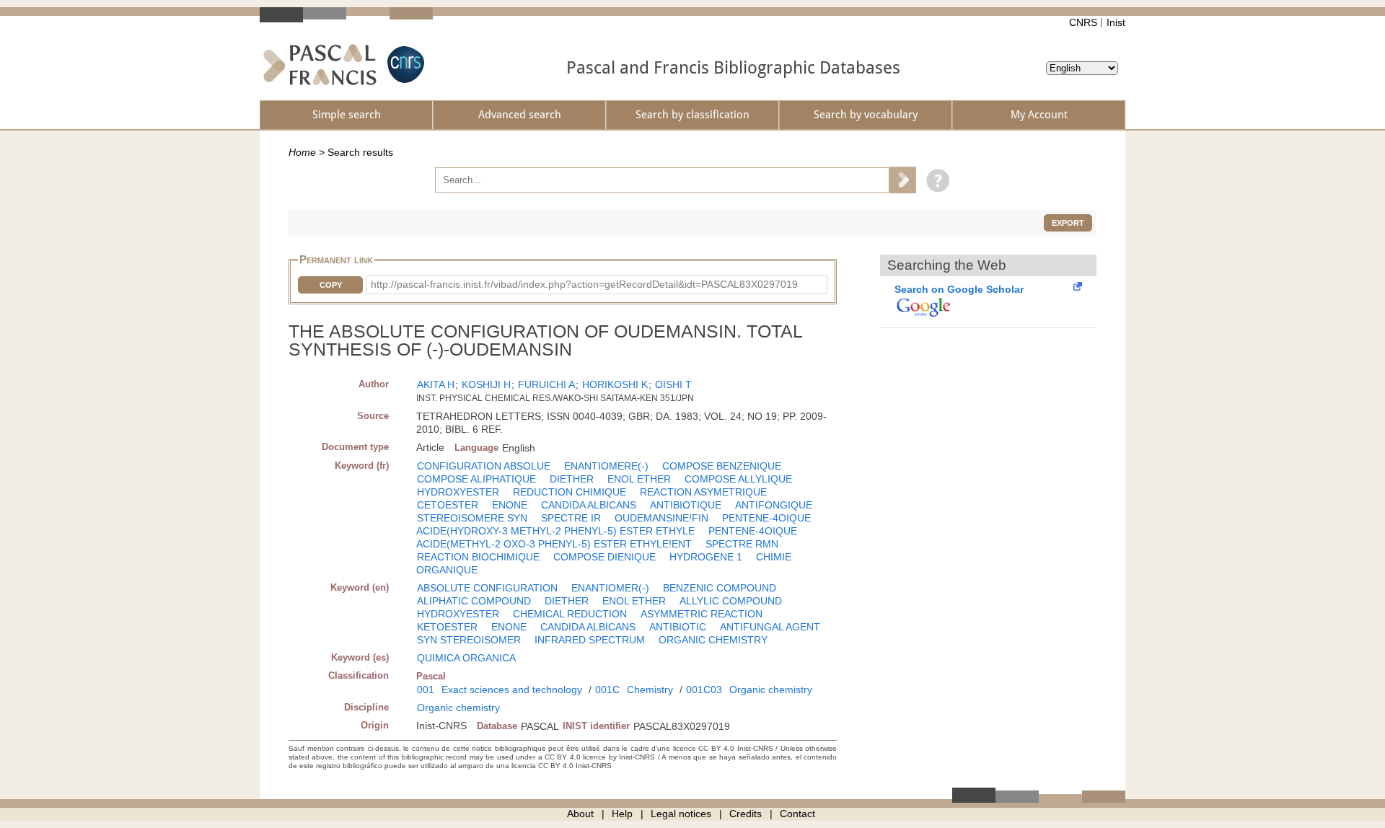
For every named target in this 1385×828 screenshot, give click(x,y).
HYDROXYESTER (458, 492)
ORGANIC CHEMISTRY (713, 640)
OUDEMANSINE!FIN (661, 518)
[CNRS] (404, 64)
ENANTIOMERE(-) (606, 466)
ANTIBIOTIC (677, 627)
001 (425, 689)
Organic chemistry (770, 689)
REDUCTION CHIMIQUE (569, 492)
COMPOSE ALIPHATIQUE (476, 479)
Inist (1116, 22)
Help (622, 813)
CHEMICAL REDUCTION (570, 614)
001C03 (704, 689)
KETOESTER (447, 627)
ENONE (509, 505)
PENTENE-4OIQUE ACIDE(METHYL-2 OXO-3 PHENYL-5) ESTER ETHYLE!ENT (606, 537)
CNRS (1083, 22)
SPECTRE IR (571, 518)
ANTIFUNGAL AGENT (770, 627)
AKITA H (435, 384)
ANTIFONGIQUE (773, 505)
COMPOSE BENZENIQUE (721, 466)
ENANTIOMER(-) (610, 588)
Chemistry (650, 689)
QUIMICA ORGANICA (466, 658)
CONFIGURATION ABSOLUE (483, 466)
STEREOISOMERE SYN (472, 518)
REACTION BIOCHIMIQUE (478, 557)
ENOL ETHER (639, 479)
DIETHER (572, 479)
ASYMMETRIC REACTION (701, 614)
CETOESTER (447, 505)
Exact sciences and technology (511, 689)
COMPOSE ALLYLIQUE (738, 479)
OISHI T (673, 384)
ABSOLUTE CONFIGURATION (487, 588)
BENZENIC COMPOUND (719, 588)
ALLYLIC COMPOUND (731, 601)
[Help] (934, 179)
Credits (745, 813)
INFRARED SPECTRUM (590, 640)
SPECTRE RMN (741, 544)
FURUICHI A (546, 384)
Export (1068, 223)
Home (302, 152)
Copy (331, 285)
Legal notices (681, 813)
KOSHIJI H (486, 384)
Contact (797, 813)
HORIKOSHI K (615, 384)
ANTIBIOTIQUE (685, 505)
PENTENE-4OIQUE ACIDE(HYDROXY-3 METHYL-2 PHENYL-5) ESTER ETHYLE (613, 524)
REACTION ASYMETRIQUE (703, 492)
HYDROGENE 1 (705, 557)
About (580, 813)
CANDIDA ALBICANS (588, 505)
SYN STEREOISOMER (469, 640)
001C (607, 689)
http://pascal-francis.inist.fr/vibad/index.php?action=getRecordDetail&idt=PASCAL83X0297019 (584, 284)
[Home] (320, 64)
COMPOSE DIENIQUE (604, 557)
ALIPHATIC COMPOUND (474, 601)
